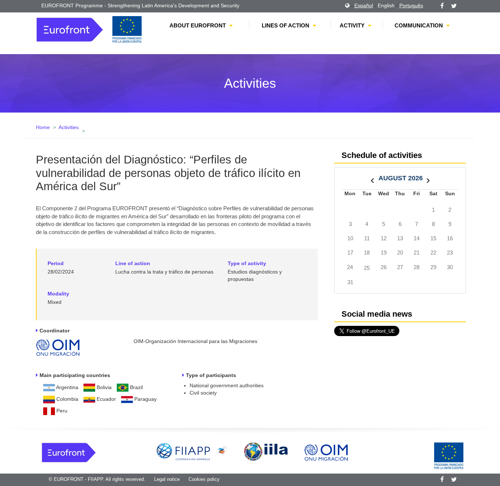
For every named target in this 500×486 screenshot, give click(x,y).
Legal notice (167, 479)
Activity (352, 25)
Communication (419, 25)
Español (363, 5)
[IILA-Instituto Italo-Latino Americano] (266, 451)
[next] (428, 178)
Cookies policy (204, 479)
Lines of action (285, 25)
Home (43, 127)
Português (411, 5)
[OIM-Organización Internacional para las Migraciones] (58, 346)
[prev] (372, 178)
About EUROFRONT (197, 25)
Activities (69, 127)
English (386, 5)
